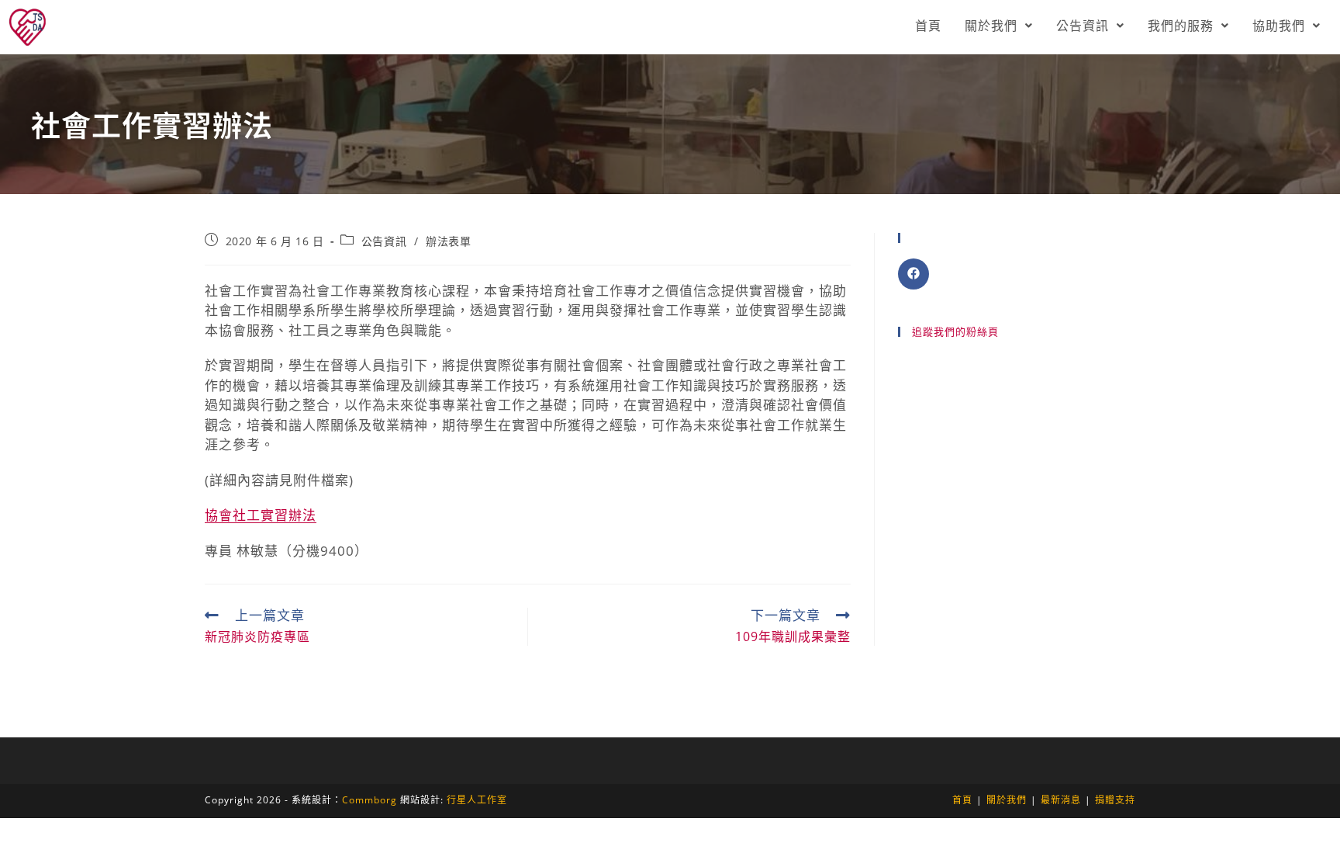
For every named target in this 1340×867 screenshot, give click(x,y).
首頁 (928, 25)
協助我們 (1278, 25)
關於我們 (991, 25)
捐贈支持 (1115, 799)
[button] (999, 25)
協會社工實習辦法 (260, 515)
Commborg (369, 799)
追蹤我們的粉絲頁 (955, 331)
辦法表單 (448, 241)
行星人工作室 (477, 799)
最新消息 (1061, 799)
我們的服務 (1181, 25)
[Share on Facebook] (913, 274)
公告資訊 (1082, 25)
